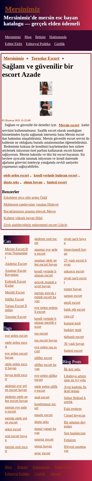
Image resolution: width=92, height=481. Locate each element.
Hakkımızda (58, 37)
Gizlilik (59, 44)
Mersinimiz (22, 9)
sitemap (55, 474)
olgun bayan (33, 182)
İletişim (40, 37)
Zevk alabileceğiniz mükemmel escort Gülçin (35, 225)
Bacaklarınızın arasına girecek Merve (30, 211)
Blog (28, 37)
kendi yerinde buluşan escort (55, 175)
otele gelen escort (16, 175)
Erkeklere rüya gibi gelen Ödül (25, 197)
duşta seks (11, 182)
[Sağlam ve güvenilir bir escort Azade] (46, 88)
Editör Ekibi (13, 44)
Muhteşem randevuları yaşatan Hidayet (31, 204)
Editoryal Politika (38, 44)
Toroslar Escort (45, 58)
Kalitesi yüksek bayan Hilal (23, 218)
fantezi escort (57, 182)
